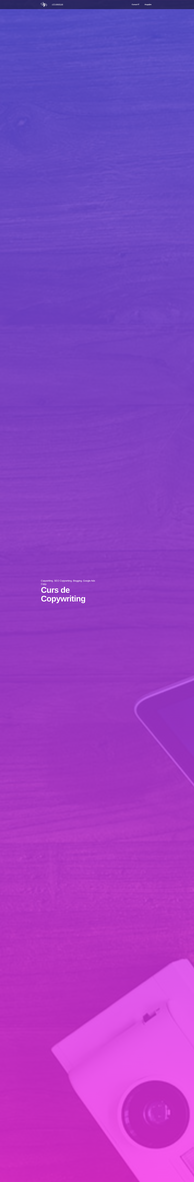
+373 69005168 (57, 4)
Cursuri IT (135, 4)
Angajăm (148, 4)
